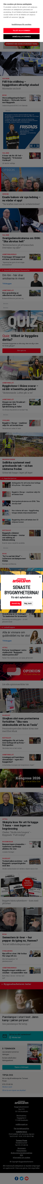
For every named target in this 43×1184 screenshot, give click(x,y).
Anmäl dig (16, 603)
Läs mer (21, 17)
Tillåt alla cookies (21, 30)
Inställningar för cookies (21, 24)
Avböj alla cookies (21, 37)
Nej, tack (28, 603)
